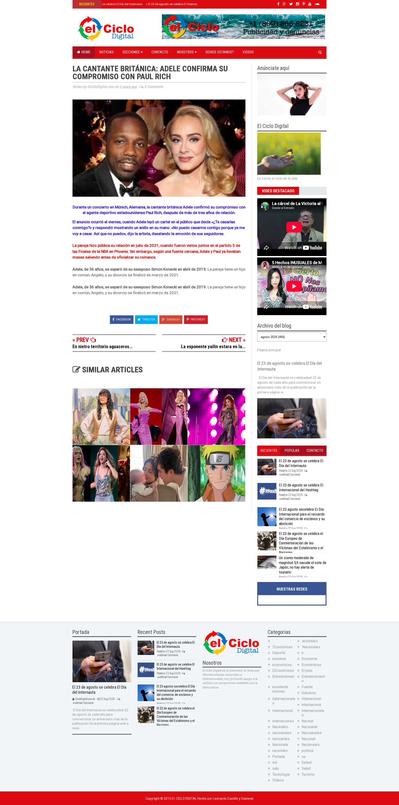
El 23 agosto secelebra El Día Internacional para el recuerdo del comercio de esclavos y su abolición (302, 516)
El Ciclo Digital (184, 798)
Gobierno (309, 693)
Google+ (173, 319)
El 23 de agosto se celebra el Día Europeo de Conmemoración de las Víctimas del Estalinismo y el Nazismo (301, 543)
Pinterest (197, 319)
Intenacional (311, 698)
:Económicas (282, 647)
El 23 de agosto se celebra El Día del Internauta (110, 4)
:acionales (310, 641)
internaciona (311, 704)
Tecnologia (281, 774)
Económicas (311, 665)
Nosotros (186, 52)
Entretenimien (283, 676)
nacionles (280, 750)
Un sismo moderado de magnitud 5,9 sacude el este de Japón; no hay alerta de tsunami (302, 564)
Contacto (159, 52)
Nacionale (280, 744)
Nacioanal (309, 727)
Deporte (278, 653)
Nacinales (280, 727)
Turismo (308, 774)
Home (85, 52)
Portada (278, 756)
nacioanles (281, 739)
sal (274, 762)
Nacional (308, 739)
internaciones (283, 721)
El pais (307, 670)
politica (307, 750)
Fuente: (307, 687)
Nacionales (311, 744)
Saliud (306, 762)
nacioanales (281, 733)
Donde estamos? (220, 52)
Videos (248, 52)
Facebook (123, 319)
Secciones (131, 52)
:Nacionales (311, 647)
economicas (282, 665)
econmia (279, 659)
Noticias (106, 52)
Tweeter (148, 319)
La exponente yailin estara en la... (213, 346)
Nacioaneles (312, 733)
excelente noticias (280, 689)
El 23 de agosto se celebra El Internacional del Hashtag (184, 4)
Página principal (269, 350)
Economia (309, 659)
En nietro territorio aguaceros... (103, 346)
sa (303, 756)
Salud (306, 768)
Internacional (282, 711)
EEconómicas (283, 670)
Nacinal (307, 721)
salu (275, 768)
